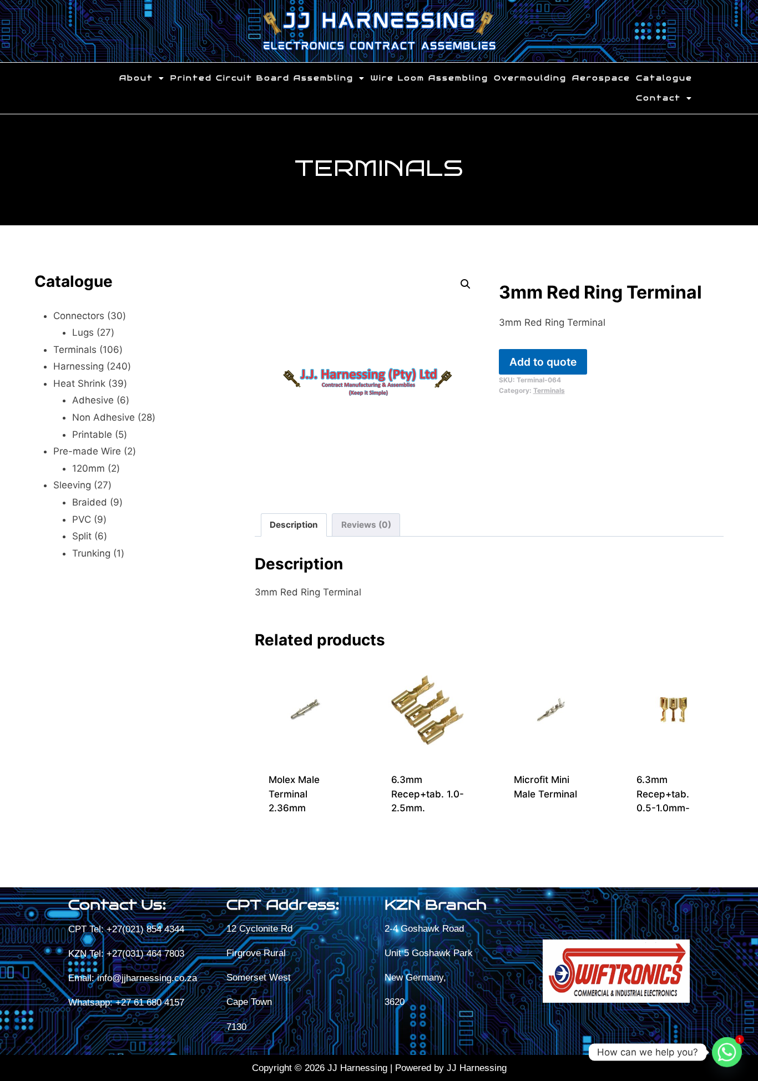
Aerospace (601, 78)
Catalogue (664, 78)
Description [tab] (294, 524)
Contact (658, 98)
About (136, 78)
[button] (142, 78)
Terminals (379, 168)
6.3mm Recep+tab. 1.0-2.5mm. (427, 794)
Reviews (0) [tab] (366, 524)
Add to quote (543, 361)
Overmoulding (530, 78)
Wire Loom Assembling (429, 78)
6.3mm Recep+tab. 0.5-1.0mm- (663, 794)
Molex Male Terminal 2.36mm (294, 794)
